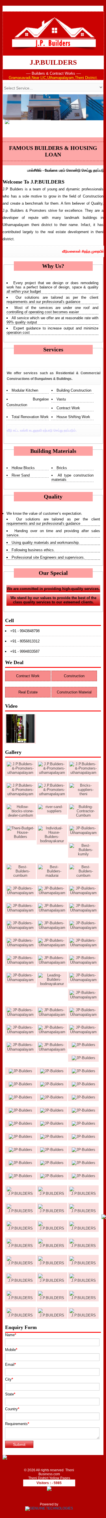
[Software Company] (49, 1508)
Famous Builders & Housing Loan (53, 151)
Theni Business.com (56, 1472)
